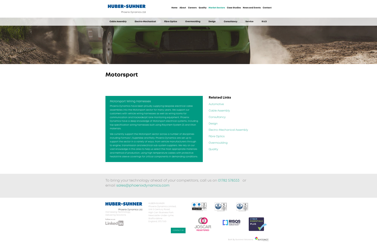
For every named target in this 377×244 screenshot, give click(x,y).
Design (212, 21)
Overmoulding (192, 21)
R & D (264, 21)
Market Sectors (217, 8)
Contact (267, 8)
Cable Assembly (118, 21)
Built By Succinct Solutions (240, 239)
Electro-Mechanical (145, 21)
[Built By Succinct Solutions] (262, 239)
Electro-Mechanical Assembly (228, 130)
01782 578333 (229, 180)
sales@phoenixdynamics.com (143, 185)
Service (249, 21)
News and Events (252, 8)
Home (174, 8)
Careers (192, 8)
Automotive (216, 104)
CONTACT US (178, 230)
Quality (202, 8)
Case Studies (234, 8)
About (183, 8)
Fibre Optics (170, 21)
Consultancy (230, 21)
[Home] (127, 15)
